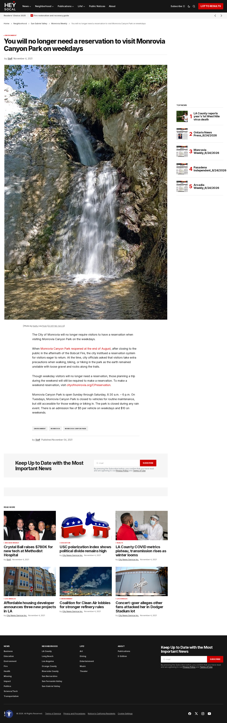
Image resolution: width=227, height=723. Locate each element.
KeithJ (36, 326)
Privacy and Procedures (74, 713)
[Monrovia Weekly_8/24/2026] (182, 151)
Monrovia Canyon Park (75, 428)
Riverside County (50, 671)
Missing (8, 676)
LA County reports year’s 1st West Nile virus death (207, 116)
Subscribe (148, 463)
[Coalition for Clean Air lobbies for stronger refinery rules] (86, 581)
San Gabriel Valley (39, 23)
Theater (84, 671)
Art (81, 651)
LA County (47, 651)
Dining (83, 656)
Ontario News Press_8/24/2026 (205, 134)
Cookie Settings (125, 713)
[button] (9, 714)
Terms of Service (53, 713)
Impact (7, 681)
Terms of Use (139, 470)
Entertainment (87, 661)
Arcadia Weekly (12, 543)
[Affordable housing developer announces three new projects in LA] (30, 581)
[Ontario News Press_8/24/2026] (182, 134)
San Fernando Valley (52, 681)
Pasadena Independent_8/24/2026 (210, 169)
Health (120, 543)
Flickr (44, 326)
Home (6, 23)
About (121, 646)
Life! (82, 646)
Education (65, 543)
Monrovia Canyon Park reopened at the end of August (75, 348)
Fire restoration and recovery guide (51, 15)
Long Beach (47, 656)
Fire (6, 666)
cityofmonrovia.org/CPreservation (88, 385)
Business (8, 651)
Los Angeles (10, 599)
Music (83, 666)
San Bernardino (49, 676)
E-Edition (122, 656)
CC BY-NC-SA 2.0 (56, 326)
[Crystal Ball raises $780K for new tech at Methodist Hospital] (30, 525)
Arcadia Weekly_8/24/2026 (206, 186)
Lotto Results (211, 6)
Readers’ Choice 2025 (15, 15)
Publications (124, 651)
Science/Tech (11, 691)
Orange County (49, 666)
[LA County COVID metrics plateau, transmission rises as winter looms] (142, 525)
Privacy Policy (122, 470)
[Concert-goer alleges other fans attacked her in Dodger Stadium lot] (142, 581)
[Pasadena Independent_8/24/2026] (182, 169)
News (7, 646)
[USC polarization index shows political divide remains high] (86, 525)
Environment (11, 35)
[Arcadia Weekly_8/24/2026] (182, 186)
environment (40, 428)
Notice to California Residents (101, 713)
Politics (7, 686)
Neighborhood (20, 23)
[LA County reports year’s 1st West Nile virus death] (182, 116)
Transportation (11, 696)
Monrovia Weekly (59, 23)
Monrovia (55, 428)
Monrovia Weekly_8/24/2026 (206, 151)
